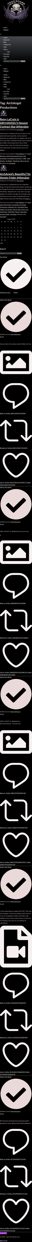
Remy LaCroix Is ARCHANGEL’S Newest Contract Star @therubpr (14, 123)
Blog (5, 42)
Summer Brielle (4, 214)
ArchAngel (3, 158)
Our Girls (6, 54)
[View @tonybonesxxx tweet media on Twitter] (16, 377)
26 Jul (2, 336)
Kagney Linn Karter (6, 209)
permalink (12, 163)
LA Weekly (9, 161)
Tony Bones (20, 129)
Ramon (17, 212)
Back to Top (3, 1240)
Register (6, 30)
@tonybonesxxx (15, 334)
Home (5, 37)
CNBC (24, 158)
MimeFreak (16, 161)
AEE (24, 156)
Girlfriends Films (22, 207)
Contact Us (7, 44)
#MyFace (3, 156)
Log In (5, 27)
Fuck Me (6, 56)
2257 (5, 58)
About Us (7, 40)
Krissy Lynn (24, 209)
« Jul (1, 243)
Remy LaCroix (24, 161)
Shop (5, 49)
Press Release (20, 154)
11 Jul (2, 904)
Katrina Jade (16, 209)
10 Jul (2, 1114)
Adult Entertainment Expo (14, 156)
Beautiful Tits (12, 207)
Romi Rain (23, 212)
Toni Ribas (13, 214)
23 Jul (2, 524)
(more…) (2, 150)
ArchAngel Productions (14, 158)
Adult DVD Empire (6, 205)
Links (5, 47)
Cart (8, 51)
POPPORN (11, 212)
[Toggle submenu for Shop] (7, 49)
